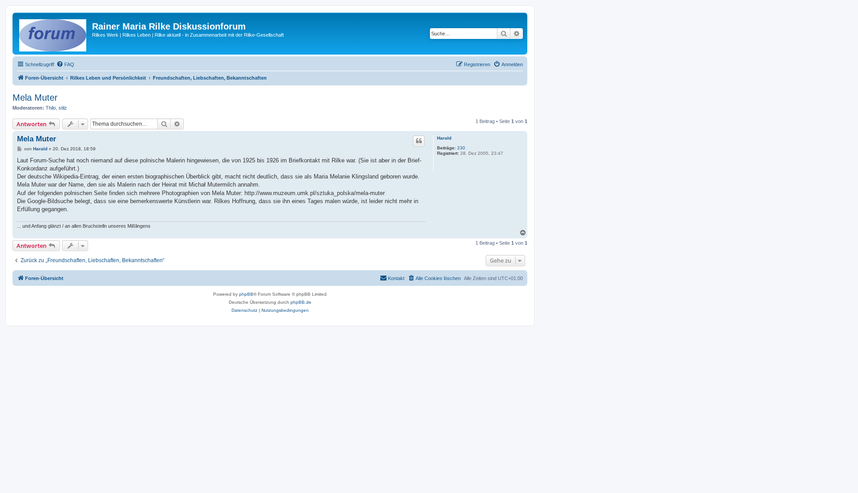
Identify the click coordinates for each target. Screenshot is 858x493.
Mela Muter (35, 97)
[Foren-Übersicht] (53, 33)
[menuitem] (65, 64)
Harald (444, 138)
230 (461, 147)
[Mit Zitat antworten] (419, 141)
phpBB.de (300, 302)
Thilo (51, 107)
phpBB (246, 294)
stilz (63, 107)
